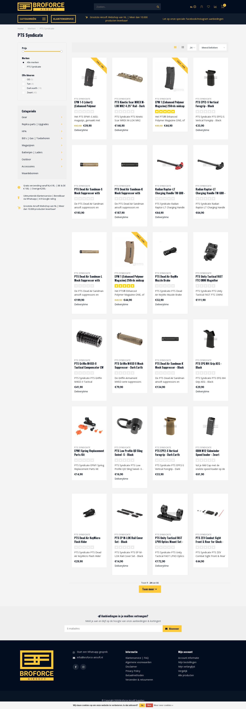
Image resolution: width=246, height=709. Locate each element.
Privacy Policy (133, 670)
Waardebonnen (30, 173)
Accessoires (28, 166)
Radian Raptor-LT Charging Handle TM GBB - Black (210, 193)
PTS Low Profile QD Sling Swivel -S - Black (129, 453)
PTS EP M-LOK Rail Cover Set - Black (129, 540)
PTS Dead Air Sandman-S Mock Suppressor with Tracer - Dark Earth (88, 193)
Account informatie (188, 657)
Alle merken (33, 62)
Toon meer (148, 589)
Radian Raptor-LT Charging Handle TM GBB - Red (170, 193)
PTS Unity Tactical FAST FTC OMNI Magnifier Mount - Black (209, 280)
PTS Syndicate (34, 66)
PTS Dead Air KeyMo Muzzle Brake (166, 278)
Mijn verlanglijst (186, 666)
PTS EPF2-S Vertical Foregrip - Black (207, 104)
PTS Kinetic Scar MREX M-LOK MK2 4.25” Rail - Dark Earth (130, 106)
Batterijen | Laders (32, 152)
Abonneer (173, 628)
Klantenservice (63, 18)
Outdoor (26, 159)
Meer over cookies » (163, 705)
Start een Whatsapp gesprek (92, 651)
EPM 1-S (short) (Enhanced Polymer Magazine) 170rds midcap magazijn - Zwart (88, 108)
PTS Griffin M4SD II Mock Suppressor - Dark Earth (129, 365)
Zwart (32, 92)
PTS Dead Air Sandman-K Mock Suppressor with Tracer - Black (129, 193)
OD (30, 79)
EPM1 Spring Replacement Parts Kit (89, 453)
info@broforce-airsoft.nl (90, 657)
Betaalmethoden (135, 675)
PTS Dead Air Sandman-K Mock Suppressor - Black (169, 365)
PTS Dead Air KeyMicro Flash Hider (87, 540)
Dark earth (34, 88)
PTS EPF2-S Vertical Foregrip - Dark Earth (167, 453)
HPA (24, 131)
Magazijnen (28, 145)
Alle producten (186, 675)
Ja (142, 705)
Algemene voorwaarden (138, 662)
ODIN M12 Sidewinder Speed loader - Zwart (207, 453)
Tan (30, 83)
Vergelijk (182, 670)
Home (21, 28)
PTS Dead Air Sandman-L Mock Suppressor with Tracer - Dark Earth (88, 280)
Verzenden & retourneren (139, 679)
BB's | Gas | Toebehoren (36, 138)
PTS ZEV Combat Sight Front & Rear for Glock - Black (209, 542)
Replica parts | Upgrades (35, 124)
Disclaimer (131, 666)
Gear (24, 117)
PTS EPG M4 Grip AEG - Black (209, 365)
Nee (149, 705)
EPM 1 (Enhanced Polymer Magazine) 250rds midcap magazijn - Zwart (169, 106)
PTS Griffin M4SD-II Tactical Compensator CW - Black (88, 367)
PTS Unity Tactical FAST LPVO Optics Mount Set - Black (169, 542)
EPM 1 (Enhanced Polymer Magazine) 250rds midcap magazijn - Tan (129, 280)
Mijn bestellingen (187, 662)
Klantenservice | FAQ (137, 657)
